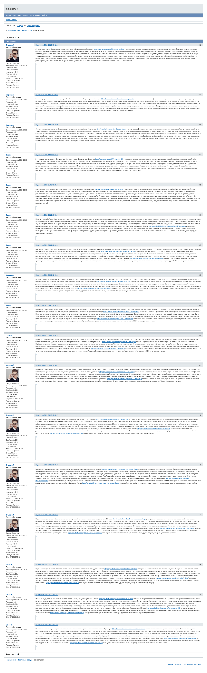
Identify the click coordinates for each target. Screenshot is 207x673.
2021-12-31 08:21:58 (51, 155)
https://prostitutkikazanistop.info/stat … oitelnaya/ (119, 342)
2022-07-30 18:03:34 (51, 595)
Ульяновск (11, 30)
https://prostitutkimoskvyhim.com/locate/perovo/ (112, 419)
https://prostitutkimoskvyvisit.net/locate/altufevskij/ (116, 599)
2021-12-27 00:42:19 (51, 45)
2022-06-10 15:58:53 (51, 465)
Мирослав (10, 95)
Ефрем (9, 335)
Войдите (20, 26)
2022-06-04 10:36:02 (51, 335)
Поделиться (39, 45)
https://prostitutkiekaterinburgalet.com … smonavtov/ (121, 311)
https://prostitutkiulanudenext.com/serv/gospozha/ (113, 281)
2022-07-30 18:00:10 (51, 564)
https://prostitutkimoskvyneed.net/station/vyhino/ (120, 569)
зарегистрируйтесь (33, 26)
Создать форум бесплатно (191, 664)
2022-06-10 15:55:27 (51, 415)
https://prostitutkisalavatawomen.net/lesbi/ (109, 189)
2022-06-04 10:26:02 (51, 305)
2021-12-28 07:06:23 (51, 95)
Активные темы (11, 20)
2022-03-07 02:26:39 (51, 245)
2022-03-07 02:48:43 (51, 275)
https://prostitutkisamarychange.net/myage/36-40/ (118, 251)
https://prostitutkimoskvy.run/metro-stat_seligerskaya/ (120, 469)
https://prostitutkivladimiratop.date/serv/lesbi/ (111, 129)
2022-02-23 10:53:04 (51, 215)
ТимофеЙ (10, 45)
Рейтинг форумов (174, 664)
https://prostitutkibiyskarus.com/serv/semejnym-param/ (167, 226)
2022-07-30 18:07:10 (51, 625)
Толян (8, 155)
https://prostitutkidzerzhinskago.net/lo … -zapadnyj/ (116, 372)
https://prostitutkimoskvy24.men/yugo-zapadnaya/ (129, 519)
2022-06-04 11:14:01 (51, 365)
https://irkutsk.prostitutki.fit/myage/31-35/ (109, 159)
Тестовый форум (25, 30)
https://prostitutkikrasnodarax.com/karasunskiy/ (128, 629)
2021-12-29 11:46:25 (51, 125)
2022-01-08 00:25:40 (51, 185)
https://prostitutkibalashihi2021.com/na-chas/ (109, 49)
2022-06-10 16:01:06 (51, 515)
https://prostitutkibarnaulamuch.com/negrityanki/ (117, 99)
